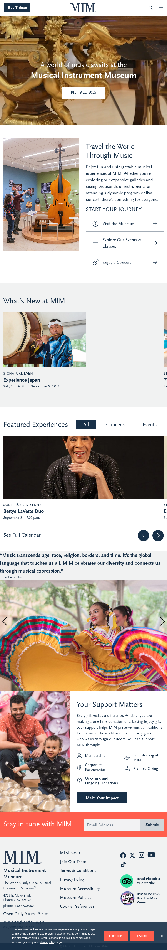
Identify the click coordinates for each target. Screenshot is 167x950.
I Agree (142, 935)
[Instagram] (141, 855)
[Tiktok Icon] (123, 864)
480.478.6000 (24, 906)
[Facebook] (123, 855)
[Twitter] (132, 855)
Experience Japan (21, 380)
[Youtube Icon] (151, 855)
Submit (152, 824)
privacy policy (47, 942)
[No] (161, 935)
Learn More (116, 935)
